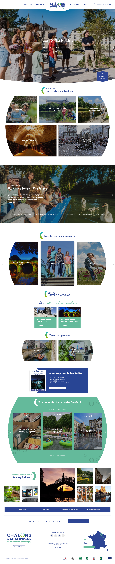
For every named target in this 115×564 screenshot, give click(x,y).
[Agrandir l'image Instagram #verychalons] (12, 494)
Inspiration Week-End (26, 560)
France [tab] (85, 539)
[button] (99, 4)
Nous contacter (19, 546)
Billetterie (103, 77)
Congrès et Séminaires (16, 560)
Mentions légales (6, 558)
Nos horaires (57, 548)
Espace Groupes (6, 560)
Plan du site (14, 558)
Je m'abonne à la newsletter (78, 521)
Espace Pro (27, 558)
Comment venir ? (89, 547)
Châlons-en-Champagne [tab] (86, 542)
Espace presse (21, 558)
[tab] (41, 303)
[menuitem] (28, 4)
